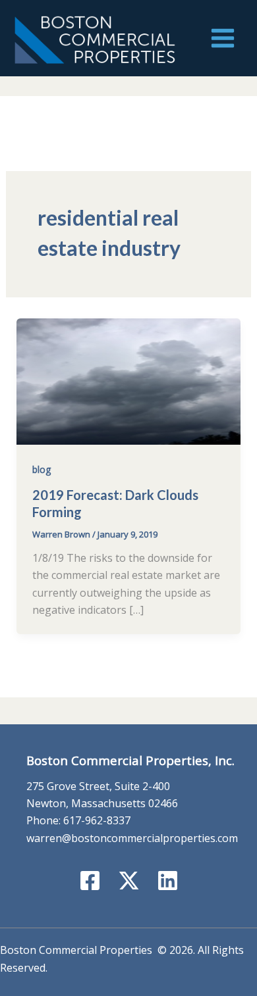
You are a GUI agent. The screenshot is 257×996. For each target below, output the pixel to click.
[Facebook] (90, 880)
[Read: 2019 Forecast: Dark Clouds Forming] (128, 380)
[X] (129, 880)
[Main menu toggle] (223, 38)
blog (41, 469)
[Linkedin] (168, 880)
